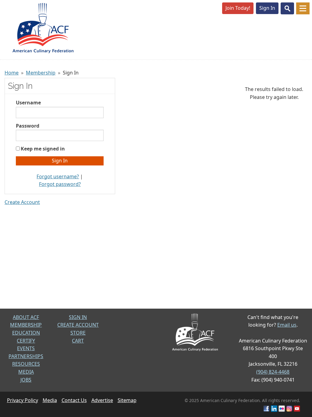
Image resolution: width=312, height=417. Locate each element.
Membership (40, 72)
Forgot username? (58, 176)
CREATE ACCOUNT (78, 324)
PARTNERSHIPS (26, 356)
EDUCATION (26, 332)
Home (12, 72)
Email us (286, 324)
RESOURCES (26, 364)
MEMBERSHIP (26, 324)
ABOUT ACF (26, 317)
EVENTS (26, 348)
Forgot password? (60, 184)
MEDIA (26, 371)
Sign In (267, 8)
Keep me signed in (43, 148)
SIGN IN (78, 317)
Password (27, 125)
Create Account (22, 202)
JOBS (25, 379)
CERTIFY (26, 340)
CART (78, 340)
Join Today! (237, 8)
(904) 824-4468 (272, 371)
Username (28, 102)
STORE (78, 332)
